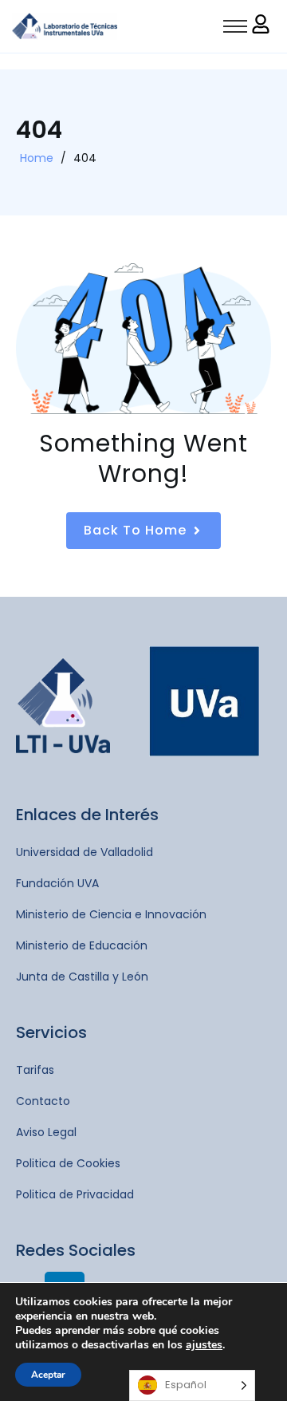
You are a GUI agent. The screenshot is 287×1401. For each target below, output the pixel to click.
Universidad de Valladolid (84, 852)
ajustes (204, 1345)
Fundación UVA (57, 883)
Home (36, 158)
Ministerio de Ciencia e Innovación (111, 914)
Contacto (43, 1101)
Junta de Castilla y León (82, 977)
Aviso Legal (46, 1132)
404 (84, 158)
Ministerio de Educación (81, 945)
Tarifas (35, 1070)
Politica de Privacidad (75, 1194)
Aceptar (48, 1374)
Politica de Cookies (68, 1163)
